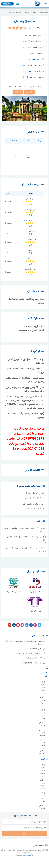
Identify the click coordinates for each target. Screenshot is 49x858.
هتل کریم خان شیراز (30, 220)
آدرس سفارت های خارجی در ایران (42, 687)
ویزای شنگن (42, 724)
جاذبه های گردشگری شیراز (29, 486)
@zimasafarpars (29, 71)
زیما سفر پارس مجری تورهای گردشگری (42, 746)
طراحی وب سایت (28, 855)
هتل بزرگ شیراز (35, 611)
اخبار (39, 521)
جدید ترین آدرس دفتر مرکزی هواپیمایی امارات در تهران (25, 528)
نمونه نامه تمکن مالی (42, 714)
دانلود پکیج (29, 92)
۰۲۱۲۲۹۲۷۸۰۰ (20, 65)
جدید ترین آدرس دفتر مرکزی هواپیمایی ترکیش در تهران (25, 548)
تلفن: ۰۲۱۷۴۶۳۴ (36, 648)
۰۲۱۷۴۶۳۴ (6, 4)
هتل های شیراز (34, 571)
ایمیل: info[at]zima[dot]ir (32, 663)
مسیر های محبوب (42, 732)
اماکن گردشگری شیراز (35, 493)
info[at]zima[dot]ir (29, 77)
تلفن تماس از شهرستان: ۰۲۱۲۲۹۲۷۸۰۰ (29, 653)
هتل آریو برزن (35, 591)
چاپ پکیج (17, 92)
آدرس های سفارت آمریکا (42, 701)
